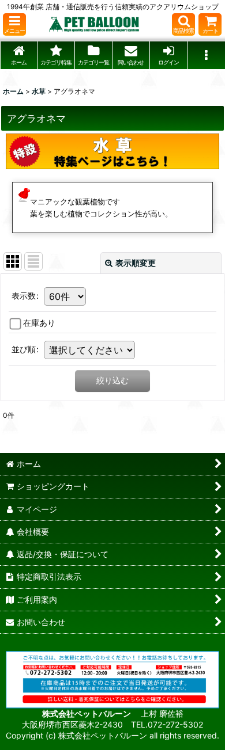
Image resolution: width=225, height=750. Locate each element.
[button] (14, 24)
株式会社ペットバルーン (87, 713)
